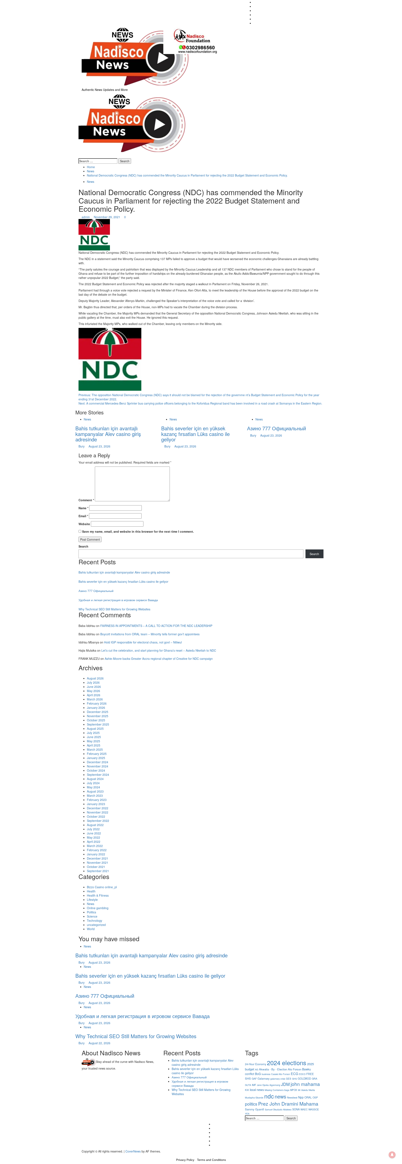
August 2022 (95, 825)
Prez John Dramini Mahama (288, 1103)
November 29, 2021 (107, 217)
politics (251, 1104)
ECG (294, 1073)
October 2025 (96, 720)
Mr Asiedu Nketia (306, 1090)
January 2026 (96, 707)
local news (257, 1089)
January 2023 (96, 804)
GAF (254, 1078)
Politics (91, 912)
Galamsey (263, 1078)
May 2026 (93, 691)
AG (256, 1069)
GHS (294, 1078)
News (90, 181)
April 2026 (93, 695)
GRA (314, 1078)
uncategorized (96, 925)
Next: (200, 403)
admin (86, 217)
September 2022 (98, 821)
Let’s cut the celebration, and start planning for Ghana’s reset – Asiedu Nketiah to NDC (158, 650)
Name (83, 508)
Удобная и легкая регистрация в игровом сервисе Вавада (118, 600)
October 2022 (96, 816)
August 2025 (95, 728)
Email (83, 516)
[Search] (80, 156)
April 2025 (93, 745)
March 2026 (95, 699)
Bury (82, 446)
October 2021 (96, 867)
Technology (94, 920)
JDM (285, 1084)
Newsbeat (292, 1097)
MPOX (293, 1090)
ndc (269, 1096)
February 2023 (97, 800)
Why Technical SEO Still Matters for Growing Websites (114, 609)
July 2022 (93, 829)
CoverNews (133, 1151)
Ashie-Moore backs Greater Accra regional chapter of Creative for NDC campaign (159, 658)
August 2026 (95, 678)
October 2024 (96, 770)
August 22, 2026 (99, 1043)
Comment (86, 500)
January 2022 (96, 854)
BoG (258, 1074)
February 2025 (97, 754)
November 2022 (97, 812)
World (91, 929)
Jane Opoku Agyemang (268, 1085)
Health (91, 891)
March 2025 (95, 749)
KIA (247, 1090)
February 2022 (97, 850)
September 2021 (98, 871)
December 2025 (97, 712)
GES (288, 1078)
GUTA (248, 1085)
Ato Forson (294, 1069)
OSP (315, 1097)
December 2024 (97, 762)
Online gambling (97, 908)
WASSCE (313, 1109)
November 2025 (97, 716)
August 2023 (95, 791)
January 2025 (96, 758)
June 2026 (94, 686)
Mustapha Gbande (254, 1097)
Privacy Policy (185, 1159)
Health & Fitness (98, 895)
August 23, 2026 (99, 446)
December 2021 (97, 858)
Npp (301, 1097)
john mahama (305, 1083)
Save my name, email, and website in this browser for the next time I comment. (138, 531)
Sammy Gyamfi (254, 1109)
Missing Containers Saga (277, 1090)
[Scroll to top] (1, 1155)
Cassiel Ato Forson (280, 1074)
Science (92, 916)
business (266, 1074)
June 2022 (94, 833)
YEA (247, 1113)
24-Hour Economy (255, 1064)
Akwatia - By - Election (273, 1069)
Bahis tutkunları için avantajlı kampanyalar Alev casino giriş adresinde (108, 433)
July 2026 (93, 682)
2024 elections (286, 1062)
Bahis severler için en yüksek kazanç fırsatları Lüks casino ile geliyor (195, 433)
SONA (296, 1109)
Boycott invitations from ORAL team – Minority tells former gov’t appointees (150, 634)
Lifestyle (92, 899)
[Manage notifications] (392, 1154)
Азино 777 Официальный (276, 428)
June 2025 (94, 737)
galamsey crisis (277, 1078)
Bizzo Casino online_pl (102, 887)
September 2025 (98, 724)
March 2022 (95, 846)
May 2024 (93, 787)
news (280, 1096)
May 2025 (93, 741)
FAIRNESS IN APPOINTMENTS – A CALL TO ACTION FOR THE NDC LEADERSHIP (156, 626)
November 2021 (97, 862)
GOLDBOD (304, 1078)
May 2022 (93, 837)
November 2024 (97, 766)
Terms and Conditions (211, 1159)
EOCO (302, 1074)
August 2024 (95, 779)
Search (83, 546)
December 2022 (97, 808)
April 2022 (93, 841)
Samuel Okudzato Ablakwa (278, 1109)
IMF (254, 1085)
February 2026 (97, 703)
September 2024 (98, 774)
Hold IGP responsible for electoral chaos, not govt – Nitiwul (143, 642)
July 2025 (93, 733)
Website (84, 524)
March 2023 (95, 795)
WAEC (304, 1109)
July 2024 (93, 783)
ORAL (308, 1097)
